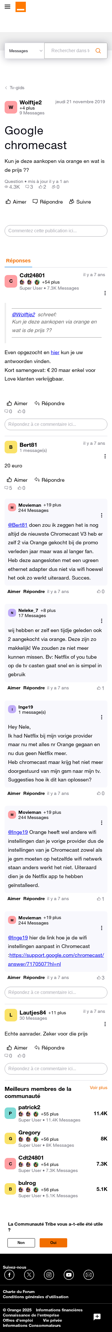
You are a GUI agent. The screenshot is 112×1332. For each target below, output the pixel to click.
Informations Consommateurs (32, 1325)
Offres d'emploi (18, 1320)
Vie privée (52, 1320)
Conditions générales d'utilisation (35, 1296)
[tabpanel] (56, 674)
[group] (12, 187)
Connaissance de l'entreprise (31, 1315)
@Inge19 (18, 832)
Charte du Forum (19, 1291)
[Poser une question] (97, 1317)
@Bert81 (18, 525)
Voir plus (98, 1087)
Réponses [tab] (18, 261)
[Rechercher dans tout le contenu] (98, 50)
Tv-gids (17, 87)
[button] (13, 591)
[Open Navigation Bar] (9, 7)
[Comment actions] (105, 293)
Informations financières (59, 1310)
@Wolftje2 (23, 314)
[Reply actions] (101, 515)
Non (21, 1243)
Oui (53, 1243)
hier (55, 352)
